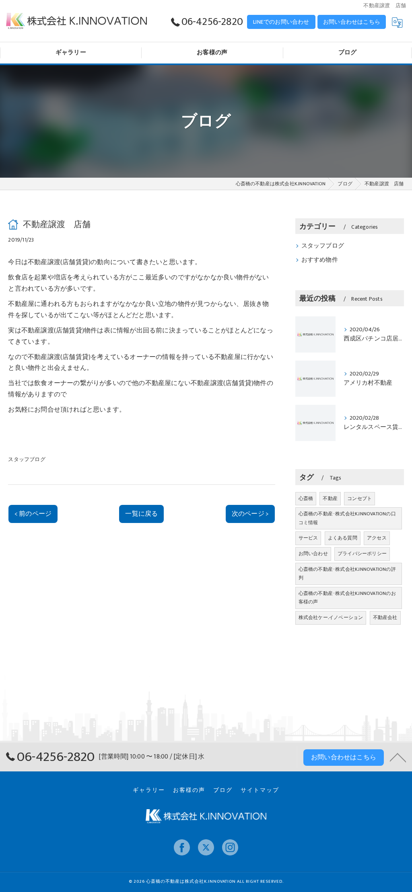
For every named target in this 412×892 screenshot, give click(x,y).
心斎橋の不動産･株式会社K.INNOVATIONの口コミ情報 (347, 518)
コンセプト (359, 498)
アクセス (377, 538)
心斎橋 (306, 498)
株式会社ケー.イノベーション (331, 617)
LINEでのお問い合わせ (281, 22)
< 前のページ (33, 514)
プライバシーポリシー (362, 554)
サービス (308, 538)
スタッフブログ (26, 459)
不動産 (330, 498)
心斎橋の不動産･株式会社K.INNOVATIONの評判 (347, 573)
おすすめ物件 (319, 260)
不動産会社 (385, 617)
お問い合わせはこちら (351, 22)
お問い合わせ (313, 554)
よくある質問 (342, 538)
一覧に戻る (141, 514)
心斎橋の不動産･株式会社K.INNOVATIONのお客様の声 (347, 597)
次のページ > (250, 514)
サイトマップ (260, 790)
